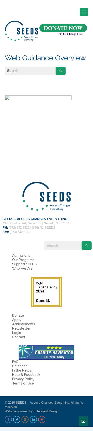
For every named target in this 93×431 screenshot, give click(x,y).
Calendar (19, 366)
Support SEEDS (24, 264)
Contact (18, 337)
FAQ (15, 362)
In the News (21, 370)
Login (16, 333)
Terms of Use (23, 383)
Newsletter (21, 328)
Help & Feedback (26, 375)
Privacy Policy (23, 379)
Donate (18, 315)
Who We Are (22, 268)
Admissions (21, 255)
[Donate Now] (63, 30)
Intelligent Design (46, 411)
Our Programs (23, 260)
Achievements (23, 324)
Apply (16, 320)
